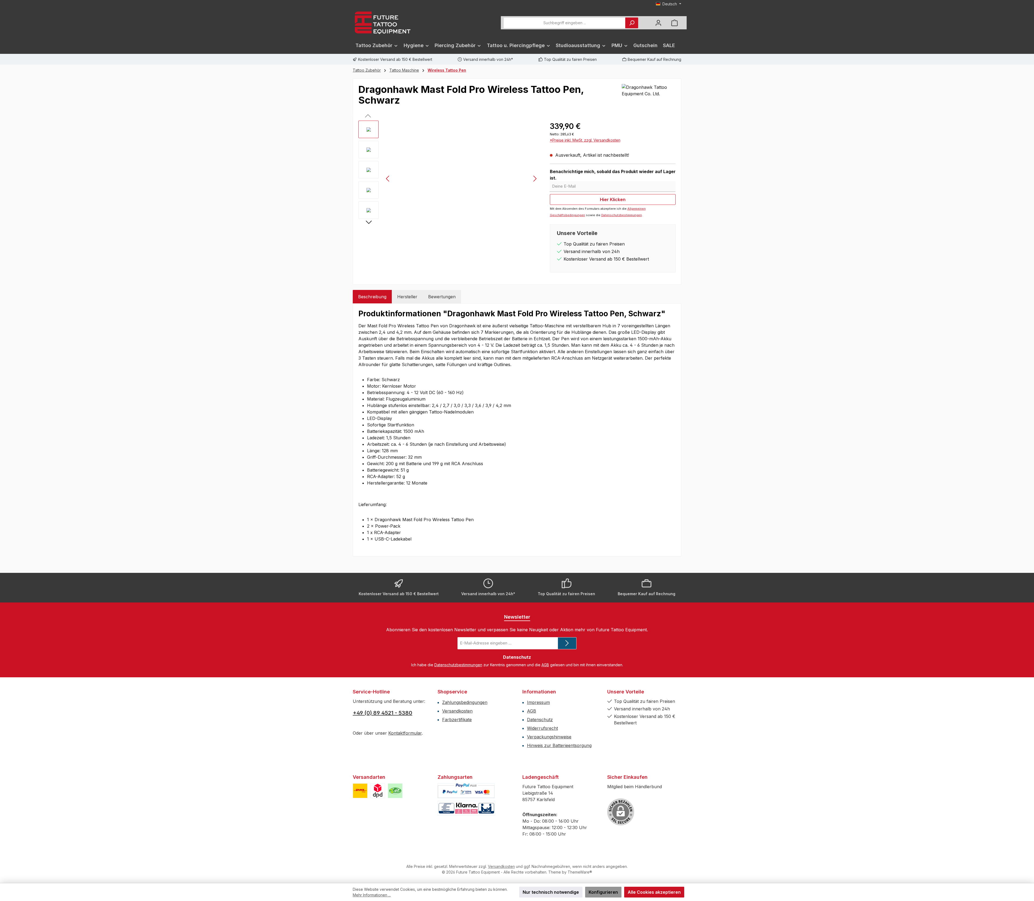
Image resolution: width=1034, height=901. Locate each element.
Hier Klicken (613, 199)
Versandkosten (457, 711)
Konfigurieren (603, 892)
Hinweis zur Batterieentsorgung (559, 745)
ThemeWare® (580, 872)
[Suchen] (631, 22)
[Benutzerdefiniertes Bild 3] (395, 790)
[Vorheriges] (388, 178)
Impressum (538, 702)
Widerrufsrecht (542, 728)
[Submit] (567, 643)
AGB (545, 664)
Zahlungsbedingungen (464, 702)
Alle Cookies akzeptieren (654, 892)
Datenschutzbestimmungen (621, 215)
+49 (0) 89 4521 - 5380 (382, 713)
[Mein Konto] (658, 22)
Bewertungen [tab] (442, 296)
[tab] (372, 296)
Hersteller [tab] (407, 296)
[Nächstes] (535, 178)
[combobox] (565, 22)
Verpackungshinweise (549, 736)
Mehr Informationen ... (372, 895)
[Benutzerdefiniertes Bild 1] (360, 790)
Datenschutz (540, 719)
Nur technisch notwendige (551, 892)
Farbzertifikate (457, 719)
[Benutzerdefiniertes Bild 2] (377, 790)
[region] (448, 178)
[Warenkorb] (674, 22)
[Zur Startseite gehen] (382, 23)
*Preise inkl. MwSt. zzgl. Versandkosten (585, 140)
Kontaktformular (405, 733)
